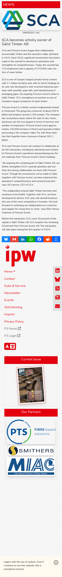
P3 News (11, 328)
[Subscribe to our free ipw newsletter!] (57, 297)
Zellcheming (13, 307)
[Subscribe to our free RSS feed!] (57, 288)
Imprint (9, 314)
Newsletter (12, 293)
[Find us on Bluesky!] (57, 279)
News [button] (8, 271)
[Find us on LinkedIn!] (57, 270)
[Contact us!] (57, 306)
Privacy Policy (14, 321)
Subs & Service (15, 286)
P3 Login (10, 336)
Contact (9, 279)
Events (9, 300)
